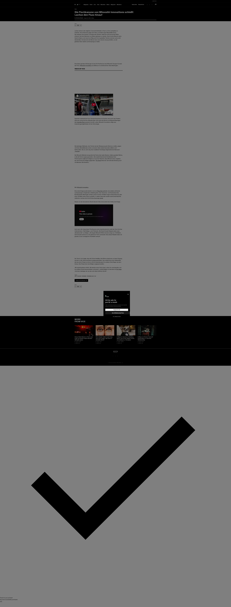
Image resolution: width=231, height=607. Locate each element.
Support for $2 (116, 309)
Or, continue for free (117, 316)
